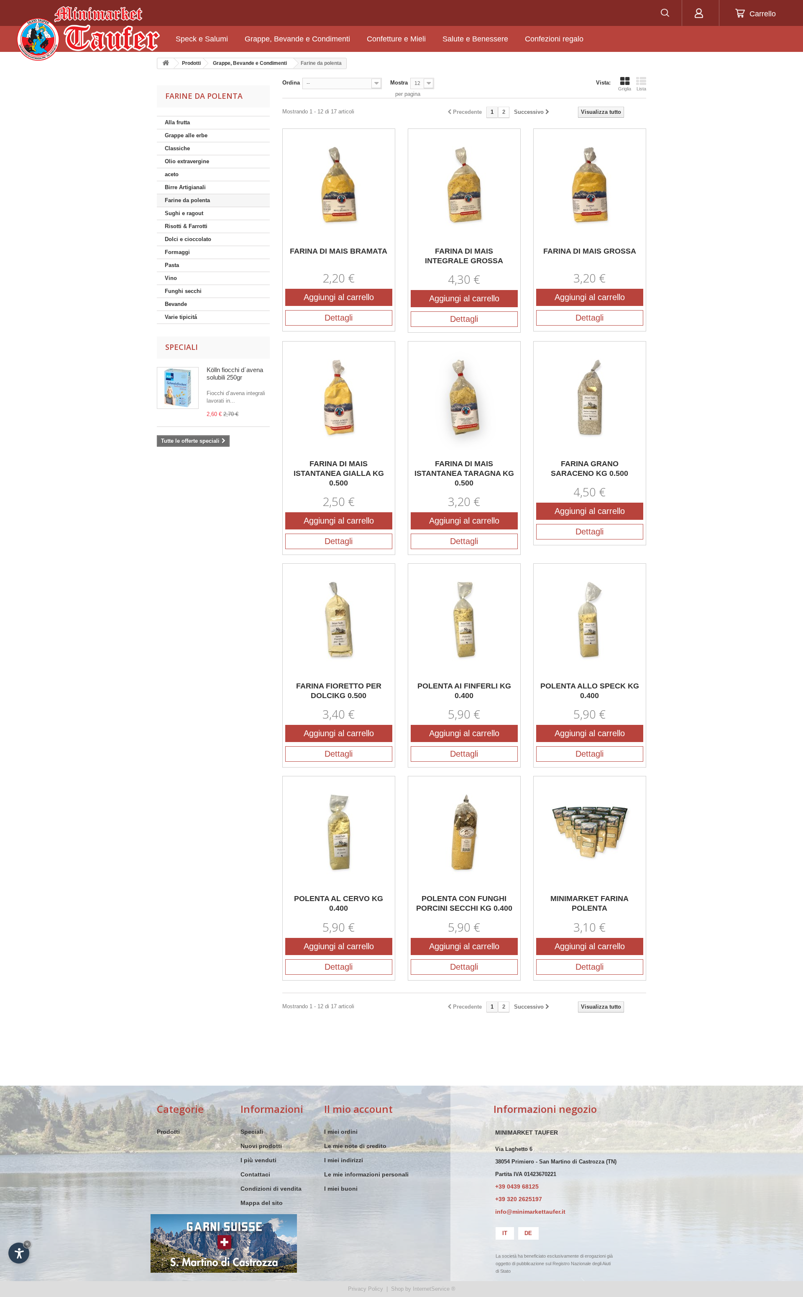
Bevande (176, 304)
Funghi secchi (183, 291)
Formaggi (177, 252)
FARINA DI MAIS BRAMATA (338, 251)
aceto (172, 174)
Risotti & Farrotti (186, 226)
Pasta (172, 265)
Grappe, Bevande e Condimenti (297, 39)
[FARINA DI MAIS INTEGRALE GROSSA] (464, 185)
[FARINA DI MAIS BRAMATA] (338, 185)
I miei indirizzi (343, 1160)
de (528, 1233)
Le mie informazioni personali (366, 1174)
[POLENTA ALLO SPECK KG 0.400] (589, 620)
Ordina (291, 83)
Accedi (698, 13)
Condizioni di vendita (271, 1188)
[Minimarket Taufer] (88, 33)
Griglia (624, 88)
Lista (641, 88)
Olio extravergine (187, 161)
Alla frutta (177, 122)
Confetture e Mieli (396, 39)
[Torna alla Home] (166, 63)
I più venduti (258, 1160)
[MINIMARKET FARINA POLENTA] (589, 832)
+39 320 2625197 (518, 1199)
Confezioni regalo (554, 39)
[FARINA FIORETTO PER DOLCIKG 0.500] (338, 620)
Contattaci (255, 1174)
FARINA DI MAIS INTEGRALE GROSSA (464, 256)
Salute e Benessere (475, 39)
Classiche (177, 148)
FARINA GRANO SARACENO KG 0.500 (589, 469)
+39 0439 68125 (517, 1186)
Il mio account (358, 1109)
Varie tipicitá (181, 317)
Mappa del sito (261, 1202)
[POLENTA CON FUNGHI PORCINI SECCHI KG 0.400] (464, 832)
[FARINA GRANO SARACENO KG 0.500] (589, 397)
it (504, 1233)
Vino (171, 278)
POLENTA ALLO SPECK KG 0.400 (589, 691)
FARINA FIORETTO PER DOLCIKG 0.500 (338, 691)
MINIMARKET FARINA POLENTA (589, 903)
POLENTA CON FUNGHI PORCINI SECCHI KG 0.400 (464, 903)
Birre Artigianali (185, 187)
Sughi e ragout (184, 213)
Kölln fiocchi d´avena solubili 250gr (235, 373)
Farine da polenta (187, 200)
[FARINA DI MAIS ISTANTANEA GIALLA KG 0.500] (338, 397)
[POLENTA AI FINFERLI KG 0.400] (464, 620)
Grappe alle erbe (186, 135)
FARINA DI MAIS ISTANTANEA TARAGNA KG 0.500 (464, 473)
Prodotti (168, 1131)
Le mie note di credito (355, 1146)
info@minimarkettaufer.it (530, 1211)
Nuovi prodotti (261, 1146)
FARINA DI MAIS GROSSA (589, 251)
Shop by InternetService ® (423, 1289)
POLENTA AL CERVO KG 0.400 (338, 903)
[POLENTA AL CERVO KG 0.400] (338, 832)
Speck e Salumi (202, 39)
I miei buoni (341, 1188)
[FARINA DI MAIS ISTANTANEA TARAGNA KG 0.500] (464, 397)
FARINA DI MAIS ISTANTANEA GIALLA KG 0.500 (339, 473)
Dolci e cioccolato (188, 239)
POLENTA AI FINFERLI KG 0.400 (464, 691)
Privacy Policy (365, 1289)
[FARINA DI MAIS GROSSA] (589, 185)
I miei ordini (341, 1131)
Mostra (399, 83)
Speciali (181, 347)
